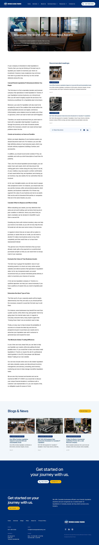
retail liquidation (32, 66)
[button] (36, 3)
